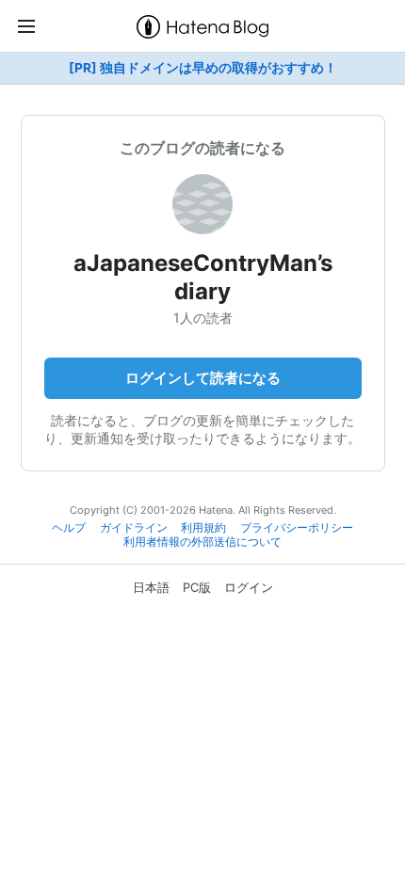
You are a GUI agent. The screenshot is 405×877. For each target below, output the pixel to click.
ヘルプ (69, 527)
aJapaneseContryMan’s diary (202, 277)
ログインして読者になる (203, 378)
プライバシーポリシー (296, 527)
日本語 (151, 587)
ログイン (248, 587)
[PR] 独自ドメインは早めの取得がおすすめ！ (203, 67)
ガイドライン (134, 527)
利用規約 (203, 527)
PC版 (197, 587)
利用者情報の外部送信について (202, 542)
